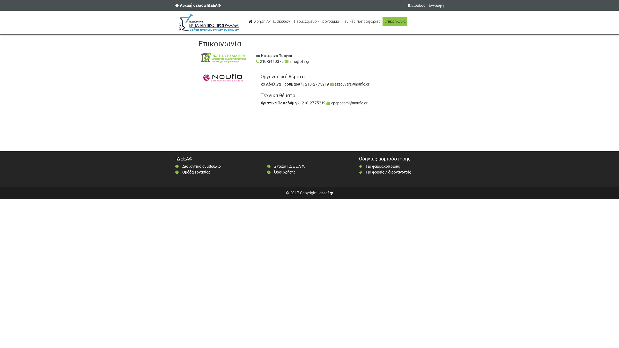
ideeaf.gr (325, 192)
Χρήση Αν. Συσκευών (272, 21)
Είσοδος (418, 5)
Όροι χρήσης (285, 172)
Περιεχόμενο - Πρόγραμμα (317, 21)
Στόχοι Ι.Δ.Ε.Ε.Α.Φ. (289, 166)
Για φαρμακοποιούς (383, 166)
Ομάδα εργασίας (196, 172)
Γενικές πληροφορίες (362, 21)
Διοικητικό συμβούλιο (201, 166)
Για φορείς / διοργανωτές (388, 172)
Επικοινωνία (394, 21)
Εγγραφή (436, 5)
